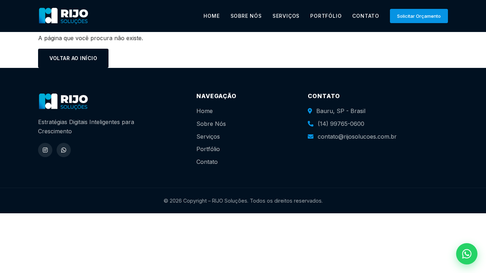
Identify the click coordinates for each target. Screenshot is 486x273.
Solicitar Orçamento (419, 16)
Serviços (208, 136)
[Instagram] (45, 150)
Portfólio (208, 148)
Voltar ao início (73, 58)
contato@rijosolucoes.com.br (357, 136)
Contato (207, 161)
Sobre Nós (211, 123)
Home (204, 110)
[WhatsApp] (64, 150)
